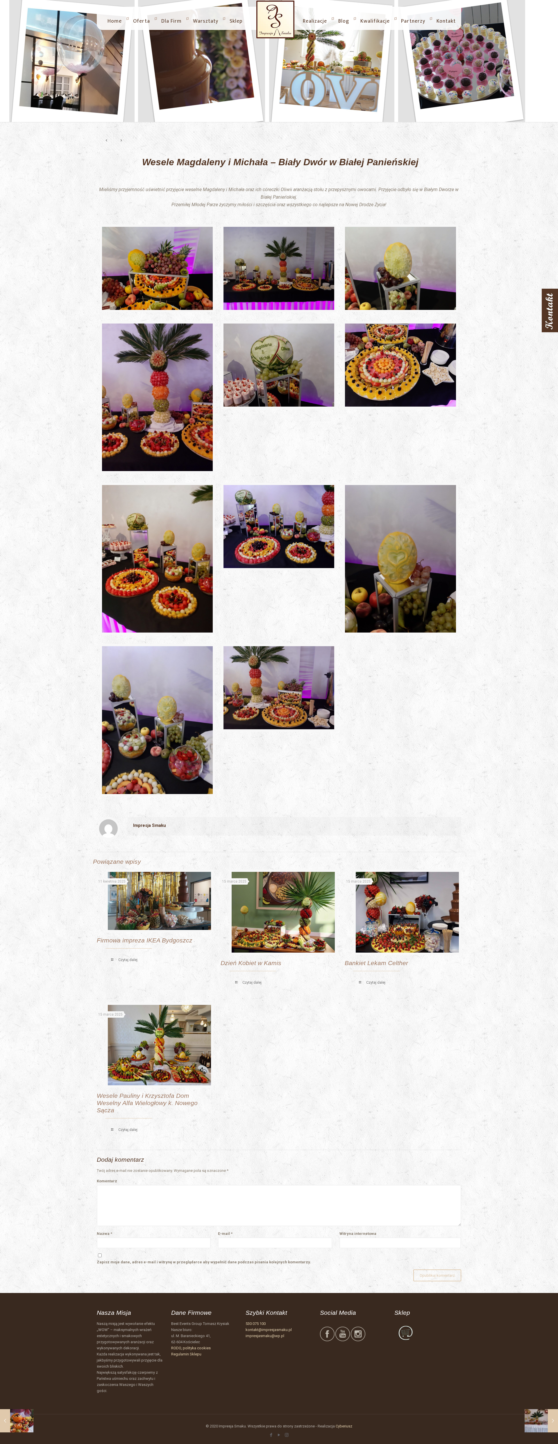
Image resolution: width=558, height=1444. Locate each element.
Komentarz (107, 1181)
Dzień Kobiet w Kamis (251, 963)
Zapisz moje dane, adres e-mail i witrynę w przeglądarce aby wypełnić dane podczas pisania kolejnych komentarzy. (204, 1262)
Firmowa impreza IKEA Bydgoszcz (144, 940)
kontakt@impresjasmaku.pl (269, 1330)
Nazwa (104, 1233)
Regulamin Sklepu (186, 1354)
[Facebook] (271, 1435)
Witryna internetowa (357, 1233)
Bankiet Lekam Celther (376, 963)
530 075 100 (256, 1323)
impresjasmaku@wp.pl (265, 1336)
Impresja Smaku (149, 825)
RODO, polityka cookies (191, 1348)
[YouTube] (279, 1435)
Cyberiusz (344, 1426)
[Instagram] (287, 1435)
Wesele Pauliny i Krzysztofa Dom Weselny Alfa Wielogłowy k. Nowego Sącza (147, 1102)
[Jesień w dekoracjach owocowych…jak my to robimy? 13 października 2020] (16, 1420)
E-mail (225, 1233)
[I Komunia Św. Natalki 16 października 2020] (541, 1420)
